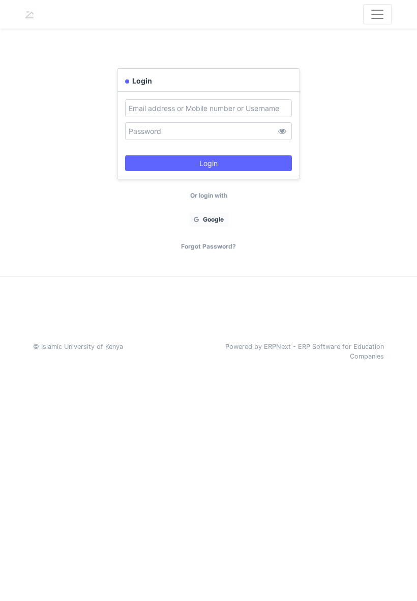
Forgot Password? (208, 246)
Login (208, 163)
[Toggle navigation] (377, 14)
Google (212, 219)
